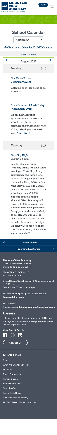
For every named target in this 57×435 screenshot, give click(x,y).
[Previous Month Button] (6, 60)
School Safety (9, 388)
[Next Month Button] (50, 60)
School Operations (12, 383)
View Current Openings (14, 330)
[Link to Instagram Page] (13, 335)
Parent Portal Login (12, 393)
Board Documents (12, 374)
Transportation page (13, 297)
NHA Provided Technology (15, 397)
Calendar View (28, 54)
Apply (43, 4)
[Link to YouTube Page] (20, 335)
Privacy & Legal (10, 378)
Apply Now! (23, 133)
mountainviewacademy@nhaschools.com (34, 307)
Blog (5, 360)
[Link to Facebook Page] (5, 335)
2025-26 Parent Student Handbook (20, 402)
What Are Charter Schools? (16, 364)
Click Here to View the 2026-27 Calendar (30, 47)
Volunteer (7, 369)
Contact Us (15, 342)
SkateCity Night (19, 155)
